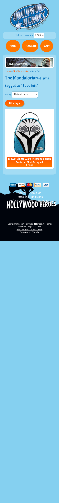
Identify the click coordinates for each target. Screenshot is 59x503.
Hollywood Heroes (33, 224)
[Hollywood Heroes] (30, 28)
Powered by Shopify (29, 232)
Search (22, 193)
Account (31, 46)
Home (8, 71)
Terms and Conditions (29, 197)
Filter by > (14, 103)
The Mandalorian (21, 71)
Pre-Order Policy (39, 200)
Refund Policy (18, 200)
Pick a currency (24, 35)
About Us (35, 193)
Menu (13, 46)
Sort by (8, 95)
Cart (46, 46)
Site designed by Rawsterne (29, 230)
